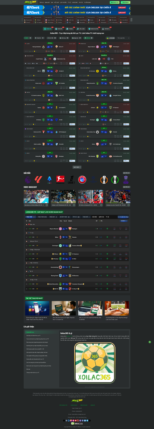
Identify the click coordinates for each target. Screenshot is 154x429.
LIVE (28, 38)
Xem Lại (42, 2)
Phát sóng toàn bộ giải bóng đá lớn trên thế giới (37, 342)
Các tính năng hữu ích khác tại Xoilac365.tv (36, 362)
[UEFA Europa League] (104, 180)
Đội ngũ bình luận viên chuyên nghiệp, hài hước (36, 352)
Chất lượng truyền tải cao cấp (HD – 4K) (35, 349)
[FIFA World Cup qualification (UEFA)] (82, 180)
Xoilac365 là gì (30, 332)
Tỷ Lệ (69, 2)
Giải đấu (27, 172)
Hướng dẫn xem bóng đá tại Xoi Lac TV (35, 359)
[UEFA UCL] (93, 180)
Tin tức (81, 2)
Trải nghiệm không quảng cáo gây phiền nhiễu (36, 355)
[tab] (48, 29)
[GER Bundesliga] (60, 180)
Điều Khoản (84, 405)
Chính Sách (74, 405)
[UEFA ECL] (115, 180)
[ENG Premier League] (28, 180)
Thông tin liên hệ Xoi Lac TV (32, 372)
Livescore (75, 2)
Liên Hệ (93, 405)
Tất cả (89, 38)
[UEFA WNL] (126, 180)
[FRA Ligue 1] (71, 180)
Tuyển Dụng (87, 2)
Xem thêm (76, 167)
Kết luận (28, 369)
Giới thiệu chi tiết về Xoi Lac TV (33, 335)
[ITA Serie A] (49, 180)
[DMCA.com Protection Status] (77, 423)
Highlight (47, 2)
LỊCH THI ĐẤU (63, 2)
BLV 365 (52, 38)
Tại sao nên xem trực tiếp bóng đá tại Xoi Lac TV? (37, 339)
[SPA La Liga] (39, 180)
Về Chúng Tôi (63, 405)
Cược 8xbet (125, 2)
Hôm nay (65, 38)
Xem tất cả (126, 172)
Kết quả (56, 2)
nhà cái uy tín (114, 2)
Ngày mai (77, 38)
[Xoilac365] (30, 2)
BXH (52, 2)
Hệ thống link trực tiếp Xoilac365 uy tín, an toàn (37, 345)
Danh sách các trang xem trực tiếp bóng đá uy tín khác (38, 365)
